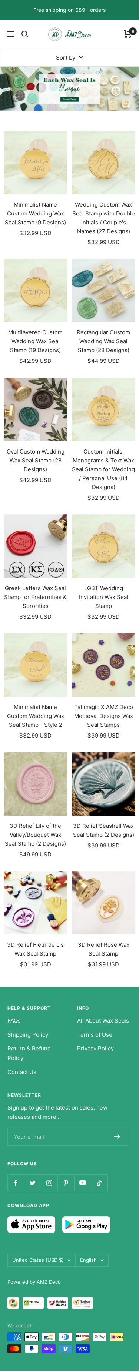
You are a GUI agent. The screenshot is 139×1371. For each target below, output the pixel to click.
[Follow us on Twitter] (32, 1182)
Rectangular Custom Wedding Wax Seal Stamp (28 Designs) (103, 341)
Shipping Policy (27, 1034)
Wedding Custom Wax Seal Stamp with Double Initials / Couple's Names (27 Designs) (103, 218)
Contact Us (21, 1072)
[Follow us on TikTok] (99, 1182)
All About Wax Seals (103, 1020)
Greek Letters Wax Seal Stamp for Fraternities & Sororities (35, 597)
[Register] (117, 1136)
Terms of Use (94, 1034)
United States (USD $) (38, 1260)
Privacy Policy (95, 1048)
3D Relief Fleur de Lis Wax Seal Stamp (35, 949)
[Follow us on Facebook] (15, 1182)
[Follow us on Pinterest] (65, 1182)
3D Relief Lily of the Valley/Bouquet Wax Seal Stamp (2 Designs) (35, 834)
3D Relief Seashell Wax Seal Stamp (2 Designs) (103, 830)
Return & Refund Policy (29, 1053)
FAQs (14, 1020)
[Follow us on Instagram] (49, 1182)
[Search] (24, 34)
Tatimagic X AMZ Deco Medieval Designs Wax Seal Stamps (103, 715)
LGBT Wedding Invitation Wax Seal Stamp (103, 597)
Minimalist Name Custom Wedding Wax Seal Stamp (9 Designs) (35, 213)
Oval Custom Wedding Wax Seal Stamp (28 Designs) (35, 460)
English (88, 1260)
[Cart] (128, 34)
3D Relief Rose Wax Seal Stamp (103, 949)
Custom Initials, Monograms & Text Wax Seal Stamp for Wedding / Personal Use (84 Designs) (103, 469)
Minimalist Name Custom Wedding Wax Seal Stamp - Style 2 (35, 715)
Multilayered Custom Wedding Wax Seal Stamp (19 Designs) (35, 341)
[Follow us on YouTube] (82, 1182)
